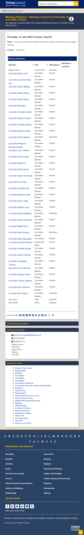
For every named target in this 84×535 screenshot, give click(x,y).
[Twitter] (17, 506)
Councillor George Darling (20, 124)
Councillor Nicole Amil (18, 73)
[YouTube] (27, 506)
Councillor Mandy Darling (20, 130)
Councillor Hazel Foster (19, 156)
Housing (47, 459)
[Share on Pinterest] (29, 315)
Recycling (9, 454)
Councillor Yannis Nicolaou (20, 219)
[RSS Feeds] (32, 506)
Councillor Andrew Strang (20, 248)
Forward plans (20, 393)
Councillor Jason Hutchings (20, 175)
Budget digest (20, 370)
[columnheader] (21, 65)
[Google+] (12, 506)
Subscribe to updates (23, 413)
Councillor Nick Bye (17, 105)
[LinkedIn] (22, 506)
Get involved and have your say (27, 395)
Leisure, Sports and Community (57, 478)
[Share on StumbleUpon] (36, 315)
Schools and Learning (14, 473)
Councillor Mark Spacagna (20, 238)
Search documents (22, 410)
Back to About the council (13, 11)
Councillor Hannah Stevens (20, 242)
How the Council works (24, 398)
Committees (19, 378)
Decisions (19, 388)
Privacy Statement (63, 518)
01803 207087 (19, 338)
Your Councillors (21, 418)
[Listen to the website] (51, 315)
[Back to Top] (81, 532)
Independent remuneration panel (27, 400)
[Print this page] (46, 315)
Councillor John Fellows (19, 150)
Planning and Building (53, 468)
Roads (8, 468)
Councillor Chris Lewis (18, 200)
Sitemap (47, 493)
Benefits (8, 459)
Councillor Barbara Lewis (19, 194)
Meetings (18, 403)
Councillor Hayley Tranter (20, 274)
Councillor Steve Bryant (19, 99)
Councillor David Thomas (20, 254)
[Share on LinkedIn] (33, 315)
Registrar (47, 463)
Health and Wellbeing (14, 488)
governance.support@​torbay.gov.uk (27, 335)
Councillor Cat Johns (18, 181)
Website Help (10, 493)
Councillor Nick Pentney (19, 232)
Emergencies (49, 488)
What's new (19, 415)
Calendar (18, 373)
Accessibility (40, 518)
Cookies (74, 518)
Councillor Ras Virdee (18, 293)
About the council (14, 363)
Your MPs (19, 420)
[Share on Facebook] (20, 315)
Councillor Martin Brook (19, 93)
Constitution (19, 380)
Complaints (29, 518)
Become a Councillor (23, 423)
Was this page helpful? (19, 323)
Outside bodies (21, 405)
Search (76, 3)
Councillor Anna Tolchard (19, 268)
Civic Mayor (19, 375)
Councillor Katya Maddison (20, 213)
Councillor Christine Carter (20, 112)
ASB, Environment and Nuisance (18, 483)
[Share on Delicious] (39, 315)
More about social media (14, 510)
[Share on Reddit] (42, 315)
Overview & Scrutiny (23, 408)
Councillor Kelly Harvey (19, 169)
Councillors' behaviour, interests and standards (33, 385)
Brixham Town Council (24, 368)
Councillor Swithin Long (19, 207)
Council (8, 478)
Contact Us (8, 518)
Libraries (9, 463)
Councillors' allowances (24, 383)
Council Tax (48, 454)
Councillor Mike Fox (17, 163)
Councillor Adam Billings (19, 86)
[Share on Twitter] (23, 315)
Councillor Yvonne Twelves (20, 280)
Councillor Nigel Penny (18, 226)
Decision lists (20, 390)
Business (48, 483)
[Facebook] (7, 506)
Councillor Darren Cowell (19, 118)
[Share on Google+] (26, 315)
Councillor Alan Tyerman (19, 287)
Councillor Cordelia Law (19, 188)
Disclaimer (50, 518)
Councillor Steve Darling (19, 137)
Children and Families (53, 473)
